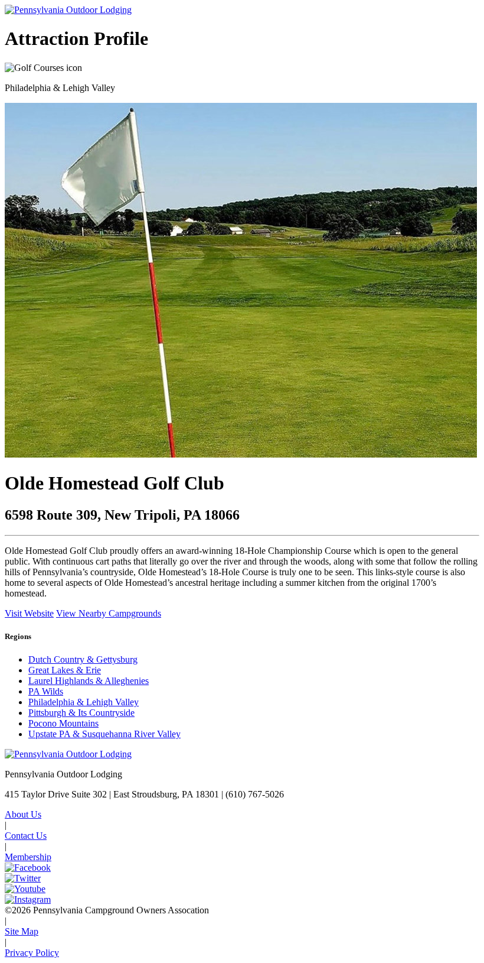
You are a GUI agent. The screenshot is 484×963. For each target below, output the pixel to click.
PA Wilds (45, 691)
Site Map (21, 931)
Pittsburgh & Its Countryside (81, 713)
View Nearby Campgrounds (108, 613)
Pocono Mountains (63, 723)
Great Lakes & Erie (64, 670)
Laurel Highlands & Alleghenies (88, 681)
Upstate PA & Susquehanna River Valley (104, 734)
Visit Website (29, 613)
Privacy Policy (32, 953)
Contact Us (26, 836)
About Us (23, 814)
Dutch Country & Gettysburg (83, 659)
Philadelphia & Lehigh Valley (83, 702)
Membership (28, 857)
